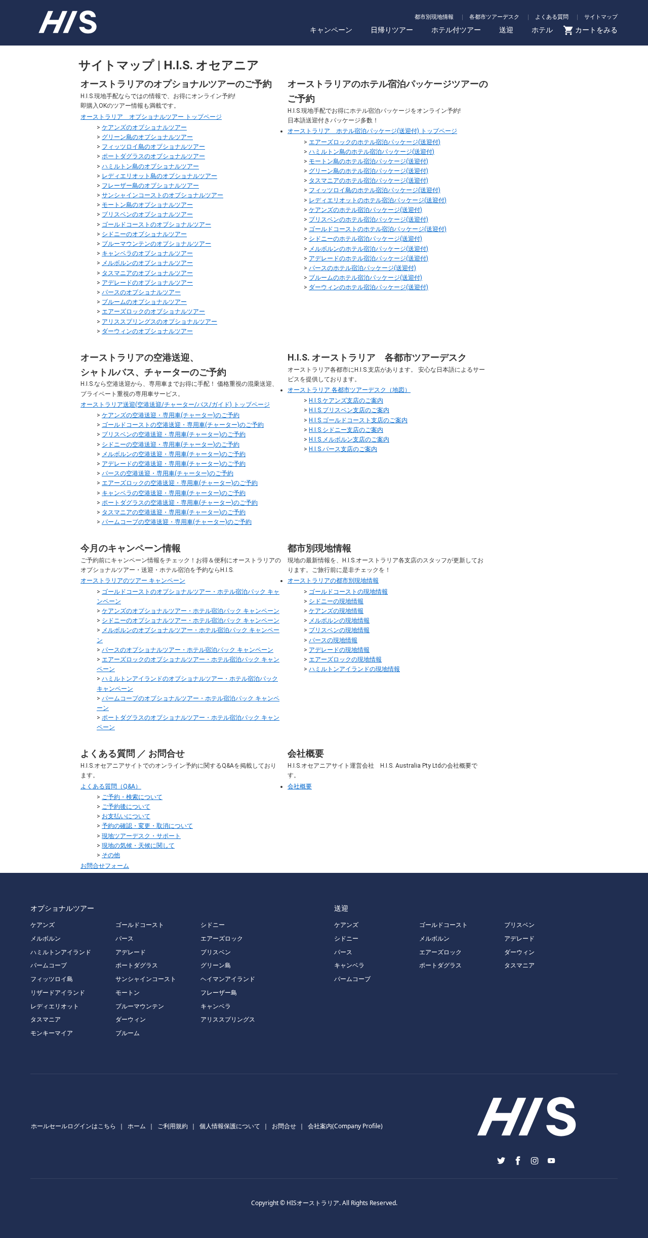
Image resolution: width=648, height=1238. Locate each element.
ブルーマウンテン (139, 1006)
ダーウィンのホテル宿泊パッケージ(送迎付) (368, 287)
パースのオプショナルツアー (141, 292)
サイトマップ (601, 16)
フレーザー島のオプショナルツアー (150, 185)
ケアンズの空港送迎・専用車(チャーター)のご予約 (170, 415)
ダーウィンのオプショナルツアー (147, 331)
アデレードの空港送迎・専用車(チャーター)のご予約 (174, 463)
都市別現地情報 (434, 16)
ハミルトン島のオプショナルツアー (150, 166)
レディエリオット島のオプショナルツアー (159, 176)
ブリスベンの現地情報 (339, 630)
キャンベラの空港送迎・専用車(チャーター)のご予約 (174, 493)
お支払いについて (126, 816)
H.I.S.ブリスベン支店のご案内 (349, 410)
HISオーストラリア (313, 1203)
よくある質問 (552, 16)
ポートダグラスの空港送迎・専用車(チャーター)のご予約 (180, 502)
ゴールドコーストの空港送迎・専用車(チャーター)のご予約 (183, 424)
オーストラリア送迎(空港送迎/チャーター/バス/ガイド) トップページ (175, 404)
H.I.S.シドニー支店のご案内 (346, 429)
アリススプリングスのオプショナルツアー (159, 321)
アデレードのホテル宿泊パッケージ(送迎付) (368, 258)
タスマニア (45, 1019)
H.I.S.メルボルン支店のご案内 (349, 439)
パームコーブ (48, 965)
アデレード (130, 952)
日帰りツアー (392, 29)
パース (124, 938)
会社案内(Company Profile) (345, 1126)
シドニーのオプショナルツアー (144, 234)
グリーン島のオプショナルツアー (147, 137)
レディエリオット (54, 1006)
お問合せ (284, 1126)
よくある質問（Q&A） (110, 786)
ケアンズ (42, 924)
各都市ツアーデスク (494, 16)
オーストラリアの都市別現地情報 (333, 580)
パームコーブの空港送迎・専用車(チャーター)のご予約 (177, 521)
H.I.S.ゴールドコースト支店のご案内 (358, 420)
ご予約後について (126, 806)
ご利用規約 (172, 1126)
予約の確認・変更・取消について (147, 825)
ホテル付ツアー (456, 29)
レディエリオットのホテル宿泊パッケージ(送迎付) (378, 200)
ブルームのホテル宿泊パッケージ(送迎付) (365, 277)
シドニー (212, 924)
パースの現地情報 (333, 640)
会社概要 (300, 786)
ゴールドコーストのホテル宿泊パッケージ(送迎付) (378, 229)
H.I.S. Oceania (83, 24)
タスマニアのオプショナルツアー (147, 273)
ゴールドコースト (139, 924)
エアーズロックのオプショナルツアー (153, 311)
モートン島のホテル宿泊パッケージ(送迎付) (368, 161)
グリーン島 (215, 965)
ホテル (542, 29)
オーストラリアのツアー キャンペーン (132, 580)
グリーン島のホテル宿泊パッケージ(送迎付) (368, 170)
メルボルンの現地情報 (339, 620)
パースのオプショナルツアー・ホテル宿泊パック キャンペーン (187, 649)
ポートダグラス (136, 965)
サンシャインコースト (145, 979)
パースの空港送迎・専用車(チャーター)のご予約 (167, 473)
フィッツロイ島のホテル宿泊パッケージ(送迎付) (374, 190)
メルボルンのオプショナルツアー (147, 263)
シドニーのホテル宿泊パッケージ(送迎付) (365, 238)
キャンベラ (215, 1006)
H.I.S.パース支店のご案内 (343, 449)
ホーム (137, 1126)
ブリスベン (215, 952)
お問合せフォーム (104, 865)
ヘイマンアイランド (227, 979)
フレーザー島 (218, 992)
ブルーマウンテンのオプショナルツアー (156, 243)
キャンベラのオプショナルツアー (147, 253)
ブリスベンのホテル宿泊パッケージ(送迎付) (368, 219)
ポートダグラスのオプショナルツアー (153, 156)
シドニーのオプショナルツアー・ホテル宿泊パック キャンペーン (190, 620)
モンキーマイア (51, 1033)
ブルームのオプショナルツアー (144, 301)
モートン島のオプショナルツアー (147, 204)
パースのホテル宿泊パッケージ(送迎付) (362, 268)
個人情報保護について (229, 1126)
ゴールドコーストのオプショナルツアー (156, 224)
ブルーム (127, 1033)
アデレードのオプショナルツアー (147, 282)
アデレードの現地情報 (339, 649)
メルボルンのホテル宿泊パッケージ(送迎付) (368, 248)
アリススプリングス (227, 1019)
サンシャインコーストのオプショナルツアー (162, 195)
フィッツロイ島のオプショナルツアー (153, 146)
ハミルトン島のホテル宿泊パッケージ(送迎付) (371, 151)
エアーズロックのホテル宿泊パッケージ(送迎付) (374, 142)
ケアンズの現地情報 (336, 610)
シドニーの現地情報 (336, 601)
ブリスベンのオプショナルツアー (147, 214)
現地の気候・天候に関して (138, 845)
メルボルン (45, 938)
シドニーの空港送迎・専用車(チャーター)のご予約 (170, 444)
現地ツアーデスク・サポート (141, 835)
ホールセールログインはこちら (73, 1126)
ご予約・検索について (132, 797)
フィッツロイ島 (51, 979)
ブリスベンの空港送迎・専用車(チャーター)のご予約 (174, 434)
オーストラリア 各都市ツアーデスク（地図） (349, 389)
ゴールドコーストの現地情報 (348, 591)
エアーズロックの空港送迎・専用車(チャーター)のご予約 (180, 483)
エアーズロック (221, 938)
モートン (127, 992)
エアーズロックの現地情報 (345, 659)
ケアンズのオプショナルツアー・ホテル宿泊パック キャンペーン (190, 610)
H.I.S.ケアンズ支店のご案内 (346, 400)
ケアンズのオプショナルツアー (144, 127)
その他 (111, 855)
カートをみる (596, 29)
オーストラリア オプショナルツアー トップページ (151, 116)
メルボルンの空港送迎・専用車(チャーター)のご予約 (174, 454)
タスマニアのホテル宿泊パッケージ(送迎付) (368, 180)
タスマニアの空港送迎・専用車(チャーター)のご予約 (174, 512)
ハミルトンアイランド (60, 952)
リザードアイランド (57, 992)
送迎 (506, 29)
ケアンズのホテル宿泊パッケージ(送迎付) (365, 209)
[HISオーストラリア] (526, 1140)
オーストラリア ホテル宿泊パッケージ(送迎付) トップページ (372, 131)
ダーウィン (130, 1019)
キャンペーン (331, 29)
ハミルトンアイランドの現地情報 (354, 669)
